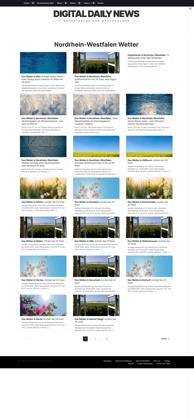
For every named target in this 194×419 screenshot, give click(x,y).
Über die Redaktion (143, 361)
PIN (51, 361)
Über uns (157, 361)
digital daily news (96, 13)
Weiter (164, 339)
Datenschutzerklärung (123, 361)
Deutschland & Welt (45, 3)
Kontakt (131, 363)
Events (100, 3)
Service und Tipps (163, 363)
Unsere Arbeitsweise (145, 363)
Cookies (167, 361)
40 (106, 339)
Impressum (107, 361)
